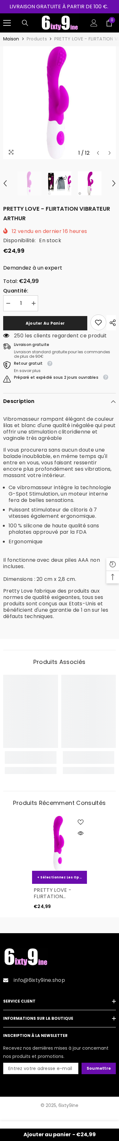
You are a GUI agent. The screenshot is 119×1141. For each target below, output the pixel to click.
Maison (11, 39)
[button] (97, 152)
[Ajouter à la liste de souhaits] (80, 822)
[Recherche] (25, 23)
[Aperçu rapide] (80, 833)
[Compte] (93, 22)
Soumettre (99, 1068)
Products (37, 39)
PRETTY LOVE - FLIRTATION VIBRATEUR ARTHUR (59, 893)
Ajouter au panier (45, 323)
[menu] (7, 23)
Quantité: (15, 291)
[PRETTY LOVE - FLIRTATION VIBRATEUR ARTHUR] (59, 843)
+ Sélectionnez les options (62, 877)
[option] (59, 102)
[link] (98, 322)
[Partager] (111, 322)
